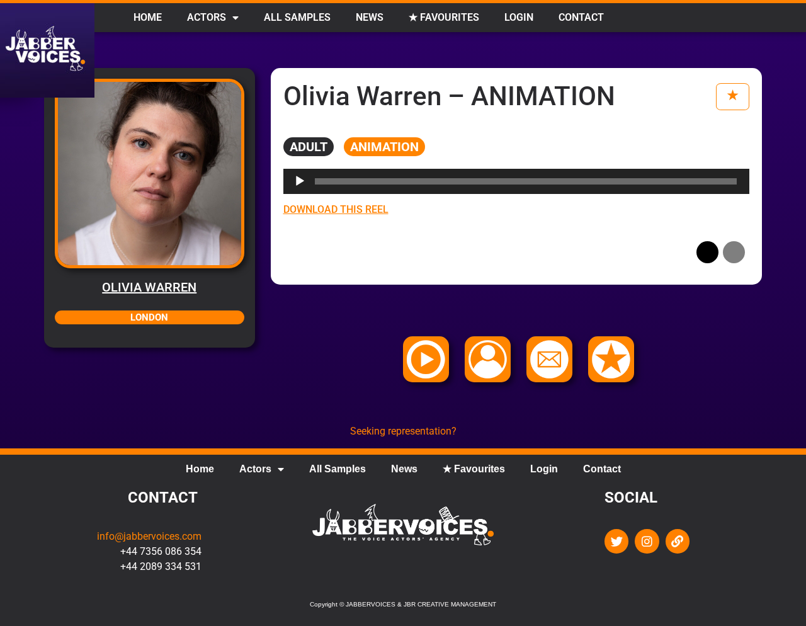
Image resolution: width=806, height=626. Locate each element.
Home (147, 17)
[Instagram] (647, 541)
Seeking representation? (403, 431)
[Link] (678, 541)
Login (518, 17)
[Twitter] (616, 541)
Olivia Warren (149, 287)
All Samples (297, 17)
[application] (516, 181)
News (369, 17)
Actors (206, 17)
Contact (581, 17)
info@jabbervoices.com (149, 536)
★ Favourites (444, 17)
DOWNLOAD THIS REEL (336, 209)
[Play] (299, 181)
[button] (707, 252)
